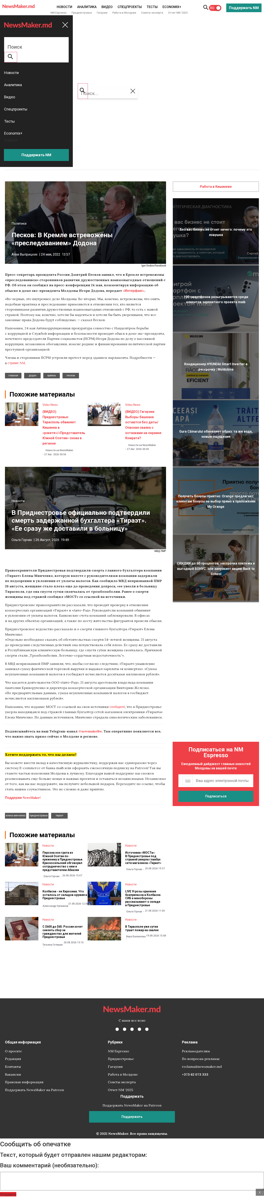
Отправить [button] (8, 1194)
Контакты (13, 1066)
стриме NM (16, 363)
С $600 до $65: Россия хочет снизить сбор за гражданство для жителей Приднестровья (62, 932)
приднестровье (39, 815)
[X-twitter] (124, 1029)
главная (13, 375)
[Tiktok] (139, 1029)
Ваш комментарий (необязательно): (49, 1165)
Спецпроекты (130, 7)
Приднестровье (82, 12)
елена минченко (15, 815)
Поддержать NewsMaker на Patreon (34, 1090)
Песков (71, 375)
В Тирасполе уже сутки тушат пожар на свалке (142, 928)
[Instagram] (132, 1029)
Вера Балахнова (136, 936)
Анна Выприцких (25, 254)
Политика (19, 223)
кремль (51, 375)
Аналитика (87, 7)
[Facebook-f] (117, 1029)
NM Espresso (59, 12)
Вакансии (13, 1074)
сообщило (117, 706)
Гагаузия (102, 12)
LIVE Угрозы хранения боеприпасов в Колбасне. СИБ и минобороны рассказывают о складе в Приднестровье (143, 898)
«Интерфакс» (134, 290)
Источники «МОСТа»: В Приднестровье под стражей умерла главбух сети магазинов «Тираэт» (143, 858)
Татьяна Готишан (52, 945)
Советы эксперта (152, 12)
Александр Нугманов (55, 906)
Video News (50, 404)
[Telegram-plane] (146, 1029)
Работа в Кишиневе (216, 187)
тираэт (59, 815)
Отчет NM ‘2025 (177, 12)
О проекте (13, 1051)
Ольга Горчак (22, 540)
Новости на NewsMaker (59, 450)
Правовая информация (24, 1082)
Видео (107, 7)
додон (32, 375)
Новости (64, 7)
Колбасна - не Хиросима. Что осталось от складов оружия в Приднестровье (64, 895)
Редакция (13, 1059)
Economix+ (172, 7)
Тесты (152, 7)
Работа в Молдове (124, 12)
